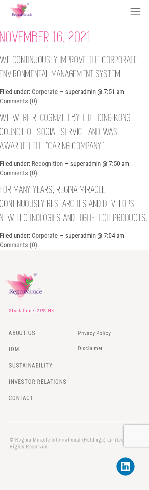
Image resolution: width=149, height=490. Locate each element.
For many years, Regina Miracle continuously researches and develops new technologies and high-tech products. (74, 204)
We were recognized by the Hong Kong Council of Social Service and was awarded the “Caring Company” (65, 132)
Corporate (45, 91)
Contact (21, 398)
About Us (22, 333)
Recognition (47, 163)
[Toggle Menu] (135, 11)
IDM (14, 349)
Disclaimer (90, 348)
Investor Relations (38, 381)
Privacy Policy (94, 333)
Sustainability (31, 365)
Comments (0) (18, 101)
